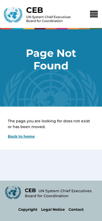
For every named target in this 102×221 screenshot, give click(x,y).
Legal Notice (53, 209)
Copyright (27, 209)
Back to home (21, 136)
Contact (76, 209)
